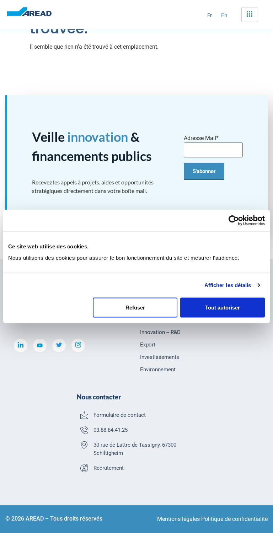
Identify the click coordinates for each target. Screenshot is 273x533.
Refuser (135, 307)
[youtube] (40, 345)
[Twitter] (59, 345)
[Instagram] (78, 345)
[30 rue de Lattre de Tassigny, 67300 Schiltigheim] (84, 445)
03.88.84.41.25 (110, 430)
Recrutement (108, 468)
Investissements (159, 357)
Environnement (158, 369)
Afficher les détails (227, 285)
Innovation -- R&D (160, 332)
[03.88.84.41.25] (84, 430)
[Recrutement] (84, 468)
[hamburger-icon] (249, 14)
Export (147, 344)
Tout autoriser (222, 307)
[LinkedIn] (21, 345)
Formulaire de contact (119, 415)
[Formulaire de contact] (84, 415)
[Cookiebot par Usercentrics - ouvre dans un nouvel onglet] (234, 220)
